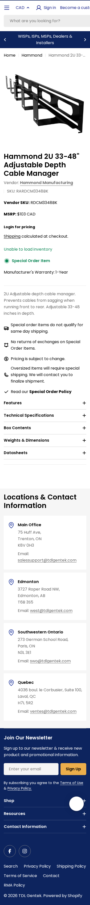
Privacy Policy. (20, 788)
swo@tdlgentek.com (50, 661)
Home (10, 55)
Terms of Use (71, 782)
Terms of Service (20, 876)
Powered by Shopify (62, 896)
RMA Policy (14, 885)
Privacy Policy (37, 866)
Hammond (32, 55)
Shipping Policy (71, 866)
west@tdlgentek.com (51, 610)
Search (11, 866)
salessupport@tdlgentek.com (47, 560)
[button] (5, 39)
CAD (20, 7)
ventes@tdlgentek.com (53, 711)
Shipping (12, 236)
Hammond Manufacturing (46, 183)
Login (9, 226)
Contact (51, 876)
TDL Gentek (30, 896)
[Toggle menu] (7, 8)
